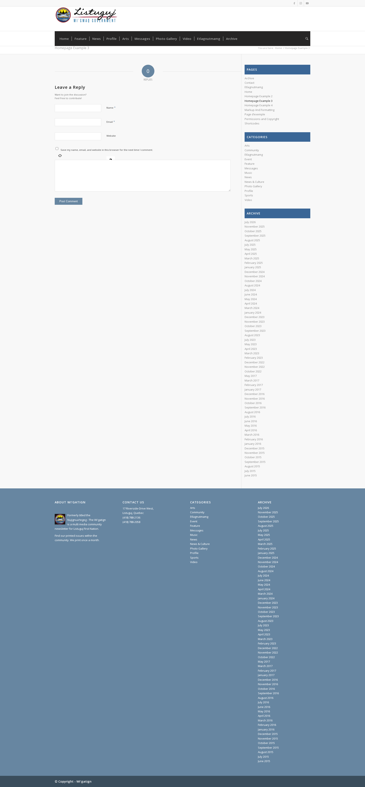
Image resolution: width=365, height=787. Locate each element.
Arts (247, 145)
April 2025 (251, 254)
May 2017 (251, 376)
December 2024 (254, 272)
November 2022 (255, 367)
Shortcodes (252, 123)
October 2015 (253, 457)
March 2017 (252, 380)
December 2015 (254, 448)
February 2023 (254, 358)
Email (110, 122)
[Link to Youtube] (307, 3)
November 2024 (255, 276)
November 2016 (255, 398)
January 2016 (253, 444)
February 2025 (254, 263)
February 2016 (254, 439)
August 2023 (252, 335)
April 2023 (251, 349)
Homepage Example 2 (258, 96)
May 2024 (251, 299)
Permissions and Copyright (262, 119)
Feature (250, 164)
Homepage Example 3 (72, 48)
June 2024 (251, 294)
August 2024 (252, 285)
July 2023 (250, 340)
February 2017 (254, 385)
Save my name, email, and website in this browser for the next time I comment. (107, 149)
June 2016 (251, 421)
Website (111, 135)
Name (111, 107)
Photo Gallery (253, 186)
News (248, 177)
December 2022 (254, 362)
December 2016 (254, 394)
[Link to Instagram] (301, 3)
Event (248, 159)
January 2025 (253, 267)
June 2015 (251, 475)
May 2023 (251, 344)
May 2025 (251, 249)
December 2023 (254, 317)
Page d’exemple (255, 114)
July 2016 (250, 416)
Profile (249, 191)
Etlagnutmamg (254, 87)
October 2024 (253, 281)
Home (248, 92)
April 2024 (251, 303)
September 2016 (255, 407)
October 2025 (253, 231)
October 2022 (253, 371)
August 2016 (252, 412)
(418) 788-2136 (131, 517)
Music (248, 173)
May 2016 (251, 425)
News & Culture (254, 182)
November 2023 (255, 321)
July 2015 (250, 471)
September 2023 (255, 331)
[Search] (305, 38)
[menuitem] (64, 38)
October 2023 (253, 326)
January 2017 (253, 389)
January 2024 (253, 312)
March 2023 (252, 353)
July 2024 (250, 290)
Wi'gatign (83, 781)
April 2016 (251, 430)
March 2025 (252, 258)
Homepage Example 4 (258, 105)
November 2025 (255, 226)
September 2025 (255, 235)
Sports (249, 195)
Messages (251, 168)
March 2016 (252, 435)
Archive (249, 78)
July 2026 (250, 222)
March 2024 (252, 308)
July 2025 (250, 245)
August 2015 (252, 466)
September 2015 (255, 462)
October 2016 (253, 403)
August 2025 (252, 240)
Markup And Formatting (259, 110)
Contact (249, 83)
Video (248, 200)
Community (252, 150)
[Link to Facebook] (294, 3)
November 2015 (255, 453)
